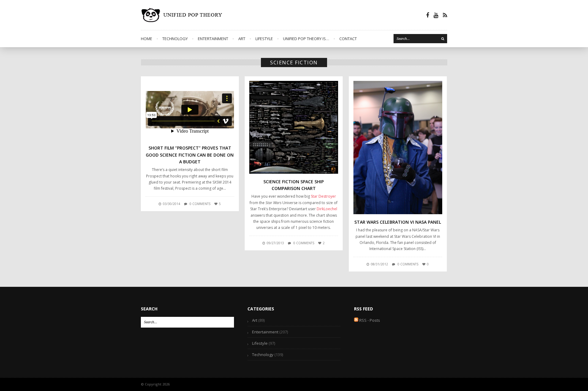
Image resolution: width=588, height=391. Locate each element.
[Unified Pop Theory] (183, 15)
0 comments (200, 204)
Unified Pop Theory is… (306, 38)
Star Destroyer (323, 196)
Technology (175, 38)
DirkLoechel (327, 208)
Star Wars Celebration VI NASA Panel (397, 222)
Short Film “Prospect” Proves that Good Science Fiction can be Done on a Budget (190, 155)
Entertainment (213, 38)
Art (241, 38)
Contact (348, 38)
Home (146, 38)
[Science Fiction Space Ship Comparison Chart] (293, 127)
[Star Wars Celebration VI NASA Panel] (397, 147)
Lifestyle (264, 38)
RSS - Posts (369, 320)
